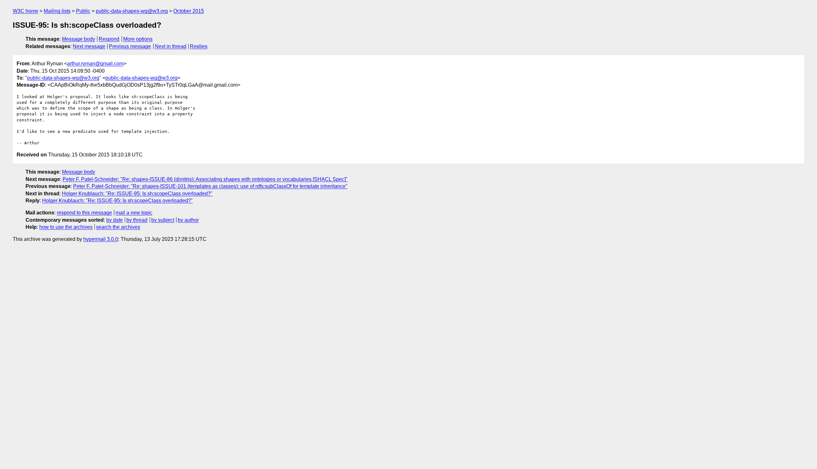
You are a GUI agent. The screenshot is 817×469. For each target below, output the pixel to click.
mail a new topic (134, 212)
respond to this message (84, 212)
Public (83, 11)
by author (188, 220)
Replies (198, 46)
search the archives (118, 227)
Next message (89, 46)
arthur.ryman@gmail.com (95, 63)
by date (114, 220)
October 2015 (188, 11)
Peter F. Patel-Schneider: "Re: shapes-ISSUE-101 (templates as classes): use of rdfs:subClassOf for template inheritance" (210, 186)
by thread (136, 220)
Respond (109, 39)
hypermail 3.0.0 (100, 239)
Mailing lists (57, 11)
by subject (162, 220)
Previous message (130, 46)
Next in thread (170, 46)
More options (138, 39)
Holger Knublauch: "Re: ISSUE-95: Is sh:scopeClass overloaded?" (137, 193)
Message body (78, 39)
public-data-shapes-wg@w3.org (132, 11)
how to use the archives (66, 227)
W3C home (25, 11)
